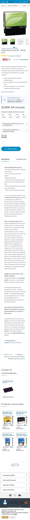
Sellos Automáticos (13, 5)
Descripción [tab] (5, 159)
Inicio (2, 5)
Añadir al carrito (12, 149)
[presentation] (28, 465)
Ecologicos (3, 48)
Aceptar (5, 517)
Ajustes (12, 517)
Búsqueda (21, 2)
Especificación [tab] (21, 159)
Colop (24, 5)
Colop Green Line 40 (19, 358)
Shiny (12, 411)
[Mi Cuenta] (24, 2)
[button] (15, 124)
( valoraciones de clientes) (14, 56)
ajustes (15, 514)
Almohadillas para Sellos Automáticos (7, 380)
